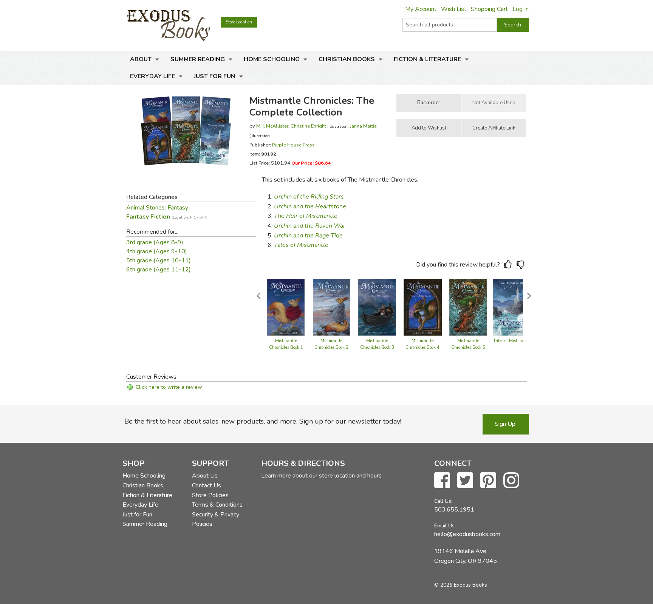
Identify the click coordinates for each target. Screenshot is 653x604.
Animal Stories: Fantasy (157, 207)
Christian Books (347, 59)
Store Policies (210, 495)
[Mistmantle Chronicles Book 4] (423, 307)
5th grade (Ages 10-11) (158, 260)
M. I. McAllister (272, 126)
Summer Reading (197, 59)
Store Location (239, 22)
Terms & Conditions (217, 505)
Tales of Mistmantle (512, 341)
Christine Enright (308, 126)
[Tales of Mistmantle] (512, 307)
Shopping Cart (489, 9)
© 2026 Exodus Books (460, 585)
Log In (520, 9)
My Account (420, 9)
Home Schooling (272, 59)
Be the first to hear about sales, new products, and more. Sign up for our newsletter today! (262, 421)
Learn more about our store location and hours (321, 475)
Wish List (453, 9)
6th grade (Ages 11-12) (158, 269)
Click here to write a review (169, 387)
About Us (205, 475)
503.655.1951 (454, 509)
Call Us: (443, 501)
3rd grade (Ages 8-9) (154, 242)
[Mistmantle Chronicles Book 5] (468, 307)
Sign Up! (506, 424)
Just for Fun (214, 76)
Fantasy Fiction (166, 217)
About (141, 59)
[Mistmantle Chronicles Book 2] (331, 307)
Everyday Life (152, 76)
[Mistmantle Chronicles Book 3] (377, 307)
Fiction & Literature (427, 59)
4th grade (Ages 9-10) (156, 251)
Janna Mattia (363, 126)
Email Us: (445, 525)
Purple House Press (293, 145)
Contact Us (206, 485)
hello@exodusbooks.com (467, 534)
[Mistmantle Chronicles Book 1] (286, 307)
